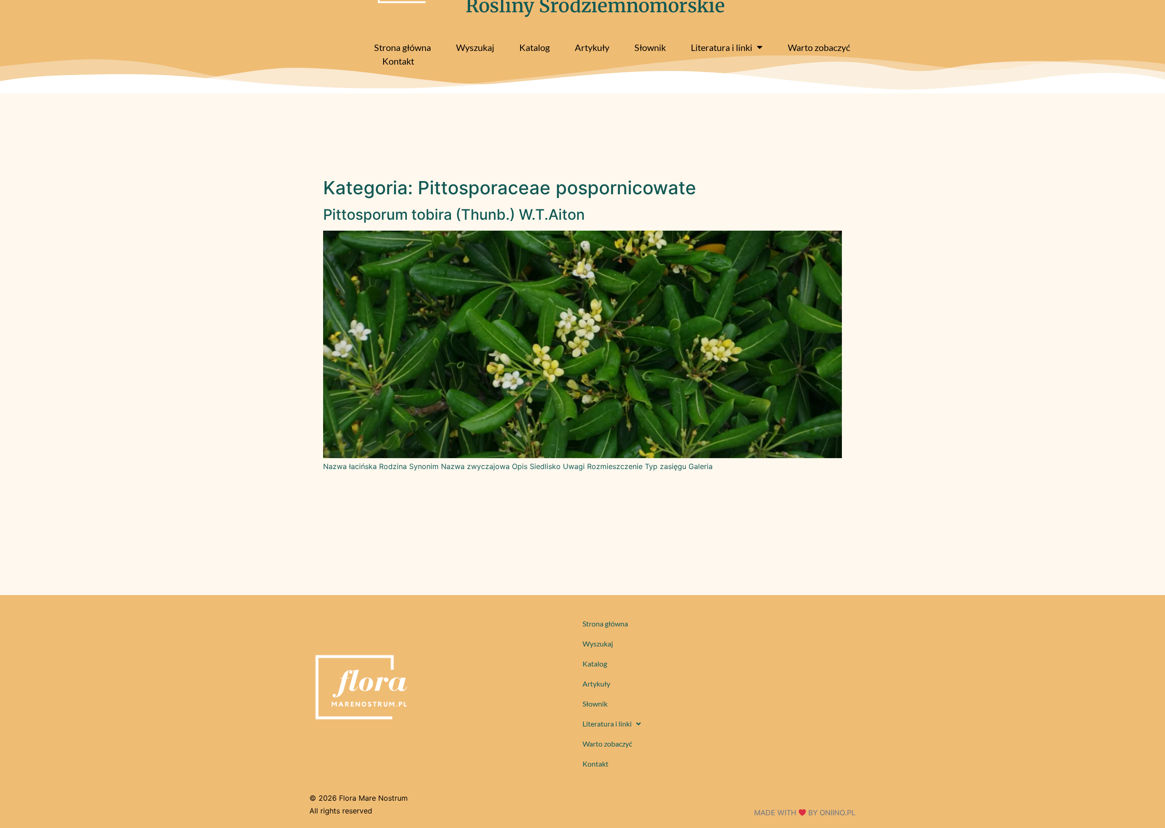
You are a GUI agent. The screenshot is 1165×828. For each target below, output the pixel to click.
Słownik (650, 47)
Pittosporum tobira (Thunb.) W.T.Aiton (454, 214)
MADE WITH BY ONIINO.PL (805, 812)
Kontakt (398, 61)
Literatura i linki (721, 47)
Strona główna (402, 47)
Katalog (534, 47)
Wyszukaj (475, 47)
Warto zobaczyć (819, 47)
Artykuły (592, 47)
